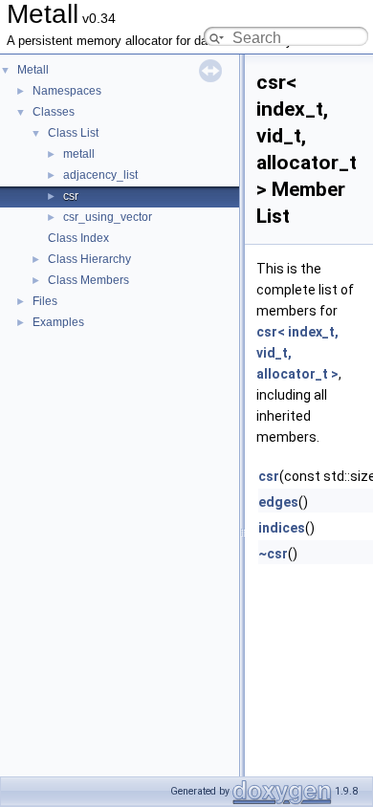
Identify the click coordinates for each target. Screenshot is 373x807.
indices (281, 527)
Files (45, 301)
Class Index (78, 238)
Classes (54, 112)
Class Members (88, 280)
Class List (73, 133)
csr (70, 196)
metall (79, 154)
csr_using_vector (107, 217)
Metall (33, 69)
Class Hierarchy (89, 259)
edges (278, 502)
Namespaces (67, 91)
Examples (58, 322)
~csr (273, 553)
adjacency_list (100, 175)
